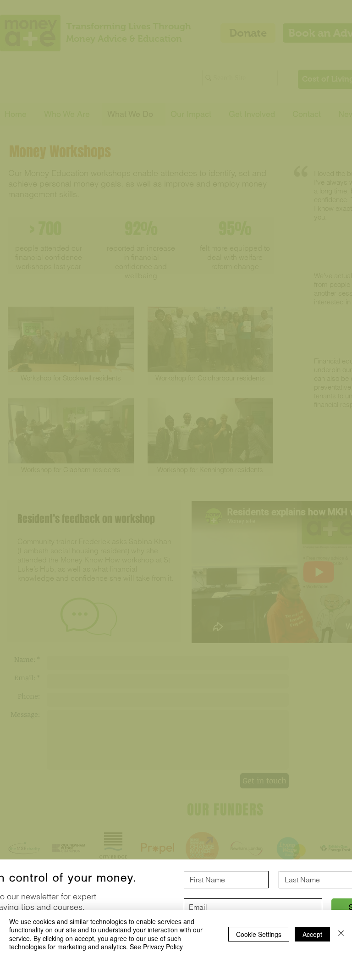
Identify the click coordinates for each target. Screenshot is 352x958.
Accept (312, 934)
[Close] (341, 934)
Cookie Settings (258, 934)
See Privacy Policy (156, 946)
